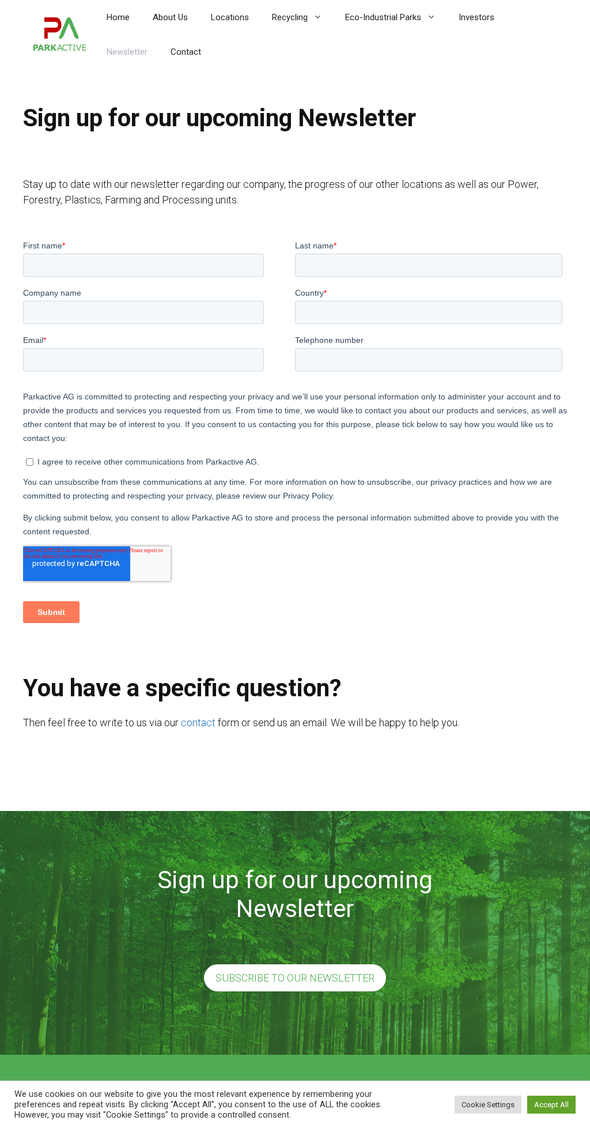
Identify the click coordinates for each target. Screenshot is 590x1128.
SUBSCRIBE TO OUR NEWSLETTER (295, 978)
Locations (230, 17)
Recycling (290, 17)
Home (118, 17)
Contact (186, 52)
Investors (476, 17)
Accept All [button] (551, 1104)
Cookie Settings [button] (488, 1104)
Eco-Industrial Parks (383, 17)
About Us (170, 17)
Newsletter (127, 52)
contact (198, 722)
